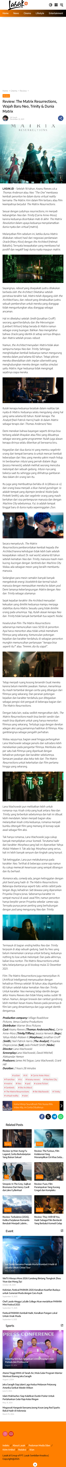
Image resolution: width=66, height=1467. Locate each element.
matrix (9, 1083)
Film (6, 1177)
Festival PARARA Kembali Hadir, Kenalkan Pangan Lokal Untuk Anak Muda (30, 1315)
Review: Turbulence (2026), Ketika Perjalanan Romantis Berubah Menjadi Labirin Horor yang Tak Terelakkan (16, 1220)
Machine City (51, 1079)
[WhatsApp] (60, 1116)
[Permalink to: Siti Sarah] (6, 118)
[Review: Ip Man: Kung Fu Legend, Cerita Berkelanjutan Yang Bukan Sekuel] (17, 1138)
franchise (10, 1079)
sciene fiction (42, 1083)
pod (28, 1083)
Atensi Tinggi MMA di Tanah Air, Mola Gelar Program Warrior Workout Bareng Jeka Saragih (32, 1375)
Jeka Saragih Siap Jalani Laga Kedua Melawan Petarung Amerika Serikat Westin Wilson (29, 1386)
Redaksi (22, 1449)
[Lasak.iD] (18, 4)
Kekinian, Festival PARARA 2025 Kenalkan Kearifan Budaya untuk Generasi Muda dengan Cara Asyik (31, 1291)
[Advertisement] (33, 54)
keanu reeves (33, 1079)
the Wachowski (42, 1091)
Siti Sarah (13, 117)
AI (26, 1075)
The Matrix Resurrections (17, 1091)
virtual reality (12, 1095)
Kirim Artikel (9, 1449)
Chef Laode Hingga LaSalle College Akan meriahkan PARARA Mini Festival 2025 (32, 1303)
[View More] (62, 1230)
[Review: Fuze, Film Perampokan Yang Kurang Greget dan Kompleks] (48, 1171)
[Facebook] (42, 1116)
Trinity (57, 1091)
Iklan (31, 1449)
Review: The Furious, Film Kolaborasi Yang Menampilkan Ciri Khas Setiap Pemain (48, 1154)
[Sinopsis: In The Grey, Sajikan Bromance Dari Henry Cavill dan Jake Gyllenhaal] (17, 1171)
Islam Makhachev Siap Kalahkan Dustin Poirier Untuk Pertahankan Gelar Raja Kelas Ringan (28, 1398)
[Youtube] (11, 1433)
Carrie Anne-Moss (41, 1075)
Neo (19, 1083)
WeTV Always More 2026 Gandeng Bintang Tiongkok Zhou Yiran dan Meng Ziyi (32, 1280)
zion (26, 1095)
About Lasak (19, 1445)
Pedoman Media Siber (39, 1445)
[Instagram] (5, 1433)
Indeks (6, 1445)
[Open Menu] (56, 5)
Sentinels (10, 1087)
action (17, 1075)
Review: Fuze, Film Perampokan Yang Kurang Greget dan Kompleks (47, 1187)
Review (6, 96)
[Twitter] (48, 1116)
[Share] (60, 118)
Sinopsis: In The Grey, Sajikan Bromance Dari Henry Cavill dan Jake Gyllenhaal (17, 1187)
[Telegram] (54, 1116)
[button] (51, 5)
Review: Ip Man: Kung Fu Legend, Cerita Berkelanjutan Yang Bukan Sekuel (17, 1154)
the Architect (26, 1087)
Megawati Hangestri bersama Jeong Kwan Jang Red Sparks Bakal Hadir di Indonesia (31, 1409)
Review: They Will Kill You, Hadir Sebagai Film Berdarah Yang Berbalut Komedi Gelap (48, 1220)
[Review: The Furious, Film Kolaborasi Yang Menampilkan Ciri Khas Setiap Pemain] (48, 1138)
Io (21, 1079)
